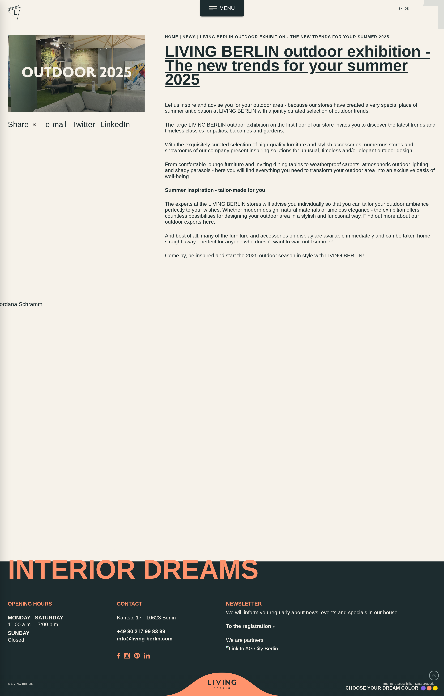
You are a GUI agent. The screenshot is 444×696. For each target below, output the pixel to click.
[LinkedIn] (147, 655)
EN (401, 8)
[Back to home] (222, 684)
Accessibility (403, 683)
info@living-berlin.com (145, 638)
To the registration (248, 626)
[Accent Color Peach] (429, 688)
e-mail (56, 124)
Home (171, 37)
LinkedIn (115, 124)
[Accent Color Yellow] (435, 688)
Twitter (83, 124)
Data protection (425, 683)
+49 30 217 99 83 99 (141, 631)
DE (407, 8)
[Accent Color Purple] (423, 688)
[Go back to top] (434, 675)
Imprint (388, 683)
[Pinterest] (137, 655)
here (208, 222)
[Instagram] (127, 655)
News (189, 37)
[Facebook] (118, 655)
